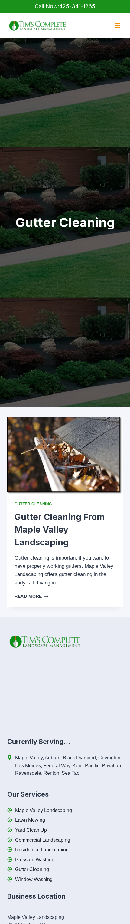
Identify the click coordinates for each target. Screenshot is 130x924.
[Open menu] (117, 25)
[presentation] (65, 455)
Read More (31, 596)
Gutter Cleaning (33, 504)
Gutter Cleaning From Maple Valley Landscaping (60, 529)
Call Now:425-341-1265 (65, 6)
